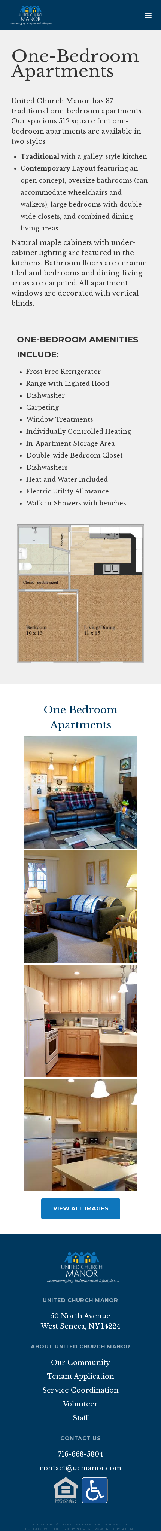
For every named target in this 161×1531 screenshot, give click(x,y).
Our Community (80, 1363)
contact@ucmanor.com (80, 1468)
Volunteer (80, 1404)
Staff (80, 1418)
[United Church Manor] (30, 15)
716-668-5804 (80, 1454)
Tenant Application (80, 1376)
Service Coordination (80, 1390)
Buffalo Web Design (47, 1529)
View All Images (80, 1208)
